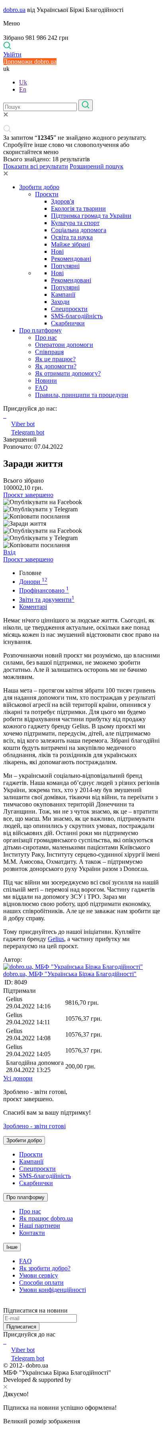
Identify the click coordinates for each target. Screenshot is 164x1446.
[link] (82, 502)
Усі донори (18, 1078)
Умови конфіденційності (52, 1289)
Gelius (56, 938)
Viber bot (23, 424)
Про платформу (40, 330)
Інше (12, 1247)
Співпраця (49, 351)
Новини (46, 380)
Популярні (65, 265)
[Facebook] (4, 1341)
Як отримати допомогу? (68, 373)
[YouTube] (5, 1341)
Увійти (12, 54)
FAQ (41, 387)
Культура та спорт (75, 222)
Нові (57, 251)
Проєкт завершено (28, 494)
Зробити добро (39, 187)
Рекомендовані (71, 258)
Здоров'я (62, 201)
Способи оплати (41, 1282)
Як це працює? (55, 359)
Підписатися (21, 1327)
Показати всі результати (35, 166)
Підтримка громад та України (91, 215)
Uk (23, 82)
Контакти (32, 1232)
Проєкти (47, 194)
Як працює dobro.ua (46, 1218)
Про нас (46, 337)
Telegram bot (27, 432)
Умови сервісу (38, 1275)
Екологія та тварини (78, 208)
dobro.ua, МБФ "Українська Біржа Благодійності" (70, 974)
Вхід (9, 552)
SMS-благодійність (77, 316)
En (22, 89)
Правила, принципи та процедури (81, 394)
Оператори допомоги (64, 344)
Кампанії (63, 294)
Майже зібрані (70, 244)
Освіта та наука (72, 237)
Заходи (60, 301)
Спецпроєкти (69, 308)
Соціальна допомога (78, 230)
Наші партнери (39, 1225)
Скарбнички (68, 323)
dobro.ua (14, 9)
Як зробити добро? (44, 1268)
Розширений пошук (96, 166)
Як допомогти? (55, 366)
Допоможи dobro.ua (30, 61)
